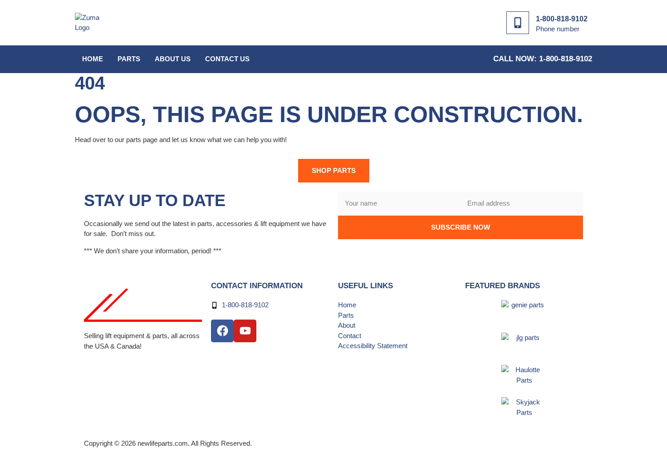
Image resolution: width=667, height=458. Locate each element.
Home (92, 59)
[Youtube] (245, 331)
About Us (173, 59)
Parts (129, 59)
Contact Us (227, 59)
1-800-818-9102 (562, 19)
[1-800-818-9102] (517, 22)
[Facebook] (222, 331)
